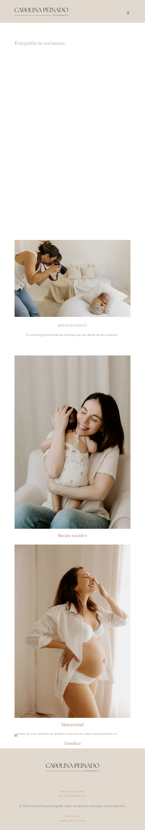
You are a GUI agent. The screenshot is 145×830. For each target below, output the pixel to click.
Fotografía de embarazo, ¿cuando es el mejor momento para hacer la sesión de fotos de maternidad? (72, 183)
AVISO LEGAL (72, 816)
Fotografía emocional (84, 198)
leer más (72, 215)
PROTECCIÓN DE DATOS (72, 820)
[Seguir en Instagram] (72, 345)
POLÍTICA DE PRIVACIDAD (72, 795)
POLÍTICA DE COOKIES (72, 791)
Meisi (123, 806)
